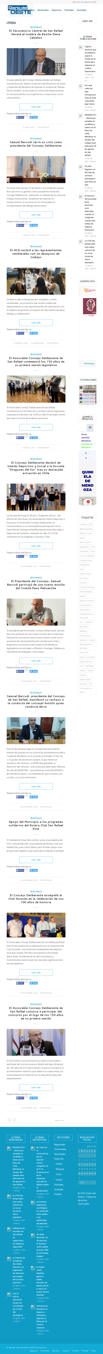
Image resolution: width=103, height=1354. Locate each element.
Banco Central (85, 542)
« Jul (81, 1182)
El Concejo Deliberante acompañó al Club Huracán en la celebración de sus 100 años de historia (36, 899)
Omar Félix (84, 652)
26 (84, 1173)
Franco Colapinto (86, 592)
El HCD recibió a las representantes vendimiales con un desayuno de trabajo (36, 254)
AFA (91, 524)
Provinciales (60, 1149)
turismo (90, 670)
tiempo (82, 670)
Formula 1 (83, 583)
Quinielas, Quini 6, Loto (87, 505)
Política (57, 1194)
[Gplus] (90, 1347)
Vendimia (83, 684)
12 (84, 1164)
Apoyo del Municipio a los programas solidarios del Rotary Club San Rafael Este (36, 825)
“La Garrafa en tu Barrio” (86, 690)
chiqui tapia (84, 551)
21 (90, 1169)
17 (79, 1169)
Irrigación (88, 622)
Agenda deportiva (86, 529)
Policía (82, 657)
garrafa (82, 596)
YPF (90, 684)
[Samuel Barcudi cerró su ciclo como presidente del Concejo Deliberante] (36, 169)
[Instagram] (78, 1347)
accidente (83, 524)
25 (82, 1173)
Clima (93, 551)
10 (79, 1164)
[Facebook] (62, 1347)
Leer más (36, 106)
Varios (59, 1179)
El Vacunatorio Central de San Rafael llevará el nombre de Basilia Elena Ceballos (36, 34)
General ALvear (85, 605)
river (81, 666)
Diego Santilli (84, 565)
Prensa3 (45, 127)
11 (82, 1164)
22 (92, 1169)
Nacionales (59, 1154)
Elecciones (84, 578)
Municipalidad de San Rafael (86, 646)
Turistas (83, 675)
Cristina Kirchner (86, 560)
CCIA (93, 547)
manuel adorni (85, 636)
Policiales (58, 1184)
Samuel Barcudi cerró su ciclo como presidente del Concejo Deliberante (36, 144)
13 (87, 1164)
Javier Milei (84, 627)
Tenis (58, 1174)
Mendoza (83, 640)
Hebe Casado (84, 610)
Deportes (59, 1158)
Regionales (36, 138)
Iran (81, 622)
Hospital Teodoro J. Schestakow (87, 615)
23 (95, 1169)
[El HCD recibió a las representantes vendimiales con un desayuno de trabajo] (36, 281)
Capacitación (84, 547)
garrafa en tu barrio (87, 601)
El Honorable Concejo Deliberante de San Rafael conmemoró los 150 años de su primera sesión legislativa (36, 361)
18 (82, 1169)
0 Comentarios (37, 343)
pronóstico (91, 657)
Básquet (60, 1169)
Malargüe (83, 631)
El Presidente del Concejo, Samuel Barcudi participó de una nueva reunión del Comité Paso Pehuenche (36, 585)
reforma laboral (85, 661)
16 (95, 1164)
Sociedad (58, 1189)
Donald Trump (85, 574)
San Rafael (89, 666)
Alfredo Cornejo (85, 533)
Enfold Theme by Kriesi (38, 1347)
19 (84, 1169)
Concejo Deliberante (87, 556)
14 (90, 1164)
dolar (82, 569)
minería (92, 640)
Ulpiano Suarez (85, 679)
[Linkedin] (66, 1347)
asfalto (82, 538)
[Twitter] (70, 1347)
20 (87, 1169)
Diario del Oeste (22, 1347)
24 (79, 1173)
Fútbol (59, 1163)
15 (92, 1164)
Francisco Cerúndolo (87, 587)
